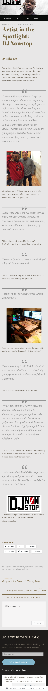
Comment (37, 623)
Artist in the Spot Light (19, 566)
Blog (36, 18)
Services (19, 18)
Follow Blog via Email (21, 637)
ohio (27, 569)
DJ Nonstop (39, 566)
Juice (3, 569)
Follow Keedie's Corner (19, 662)
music (23, 569)
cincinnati (30, 566)
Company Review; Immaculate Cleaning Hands (21, 580)
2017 (10, 566)
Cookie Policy (38, 681)
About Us (7, 18)
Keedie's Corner (25, 24)
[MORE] (43, 18)
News (28, 18)
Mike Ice (18, 569)
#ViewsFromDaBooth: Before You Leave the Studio (26, 589)
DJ (35, 566)
